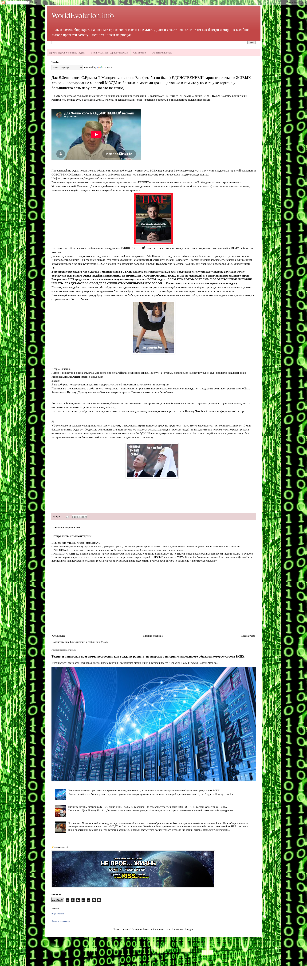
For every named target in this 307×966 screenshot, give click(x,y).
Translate (107, 67)
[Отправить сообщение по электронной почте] (67, 516)
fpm (168, 929)
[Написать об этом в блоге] (76, 516)
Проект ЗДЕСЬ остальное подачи (67, 52)
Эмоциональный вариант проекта (109, 52)
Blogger (189, 929)
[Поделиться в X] (79, 516)
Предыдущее (248, 635)
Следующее (58, 635)
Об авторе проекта (162, 52)
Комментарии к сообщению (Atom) (89, 641)
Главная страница (153, 635)
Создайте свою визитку (61, 921)
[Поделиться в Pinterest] (85, 516)
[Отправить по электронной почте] (73, 516)
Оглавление (139, 52)
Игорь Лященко (57, 914)
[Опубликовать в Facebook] (82, 516)
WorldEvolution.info (82, 15)
